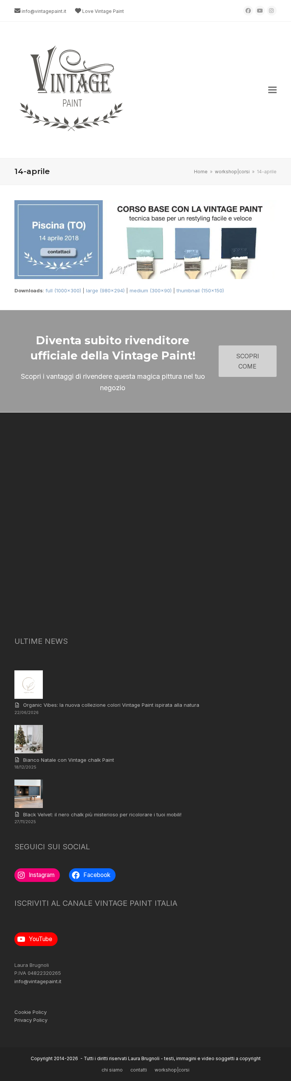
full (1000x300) (63, 290)
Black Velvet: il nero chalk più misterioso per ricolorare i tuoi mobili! (102, 814)
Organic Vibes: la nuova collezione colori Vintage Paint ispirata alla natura (111, 705)
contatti (138, 1070)
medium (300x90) (151, 290)
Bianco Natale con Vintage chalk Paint (68, 760)
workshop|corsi (172, 1070)
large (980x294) (105, 290)
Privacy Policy (30, 1020)
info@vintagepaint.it (44, 11)
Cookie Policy (30, 1012)
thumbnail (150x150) (200, 290)
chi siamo (112, 1070)
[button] (272, 90)
